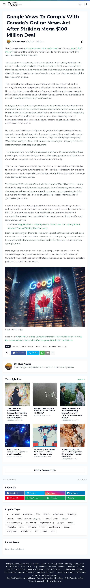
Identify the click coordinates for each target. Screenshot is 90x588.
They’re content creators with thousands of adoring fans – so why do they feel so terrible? (17, 413)
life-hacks (32, 527)
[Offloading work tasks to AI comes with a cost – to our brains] (45, 435)
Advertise (35, 564)
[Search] (86, 4)
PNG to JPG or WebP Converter (45, 575)
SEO (38, 514)
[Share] (81, 42)
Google (30, 346)
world (53, 531)
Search (46, 514)
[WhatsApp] (42, 353)
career (47, 519)
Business (15, 346)
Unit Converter (10, 572)
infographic (11, 527)
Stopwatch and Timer (45, 572)
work (45, 531)
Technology (62, 346)
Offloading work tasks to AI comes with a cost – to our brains (44, 451)
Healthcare (27, 514)
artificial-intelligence (33, 519)
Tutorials (10, 519)
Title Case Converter (75, 567)
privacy (42, 527)
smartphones (26, 531)
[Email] (47, 353)
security (67, 527)
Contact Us (79, 564)
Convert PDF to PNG (65, 572)
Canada (23, 346)
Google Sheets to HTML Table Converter (45, 581)
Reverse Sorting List (36, 569)
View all (80, 379)
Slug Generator (40, 567)
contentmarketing (14, 523)
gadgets (60, 523)
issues (21, 527)
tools (37, 531)
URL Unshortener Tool (74, 578)
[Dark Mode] (80, 4)
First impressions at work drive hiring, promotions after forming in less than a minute (72, 413)
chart (56, 519)
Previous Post (10, 479)
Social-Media (58, 514)
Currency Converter (26, 572)
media (38, 346)
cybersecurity (31, 523)
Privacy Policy (57, 564)
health (70, 523)
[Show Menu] (4, 4)
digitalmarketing (47, 523)
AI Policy (68, 564)
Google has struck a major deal (42, 48)
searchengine (54, 527)
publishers (52, 346)
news (44, 346)
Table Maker (81, 572)
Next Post (81, 479)
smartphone (12, 531)
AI (7, 514)
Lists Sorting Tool (53, 569)
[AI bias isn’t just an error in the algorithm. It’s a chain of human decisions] (72, 435)
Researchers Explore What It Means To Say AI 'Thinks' (44, 410)
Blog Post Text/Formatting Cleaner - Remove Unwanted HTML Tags (35, 578)
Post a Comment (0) (45, 470)
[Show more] (53, 353)
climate (65, 519)
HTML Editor (26, 567)
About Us (45, 564)
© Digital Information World (17, 564)
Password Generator (56, 567)
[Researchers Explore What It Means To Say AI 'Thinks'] (45, 394)
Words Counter (12, 567)
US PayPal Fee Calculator (73, 569)
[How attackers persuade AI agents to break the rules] (17, 435)
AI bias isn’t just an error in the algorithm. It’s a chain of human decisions (72, 452)
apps (19, 519)
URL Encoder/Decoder (16, 569)
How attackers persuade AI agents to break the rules (17, 451)
